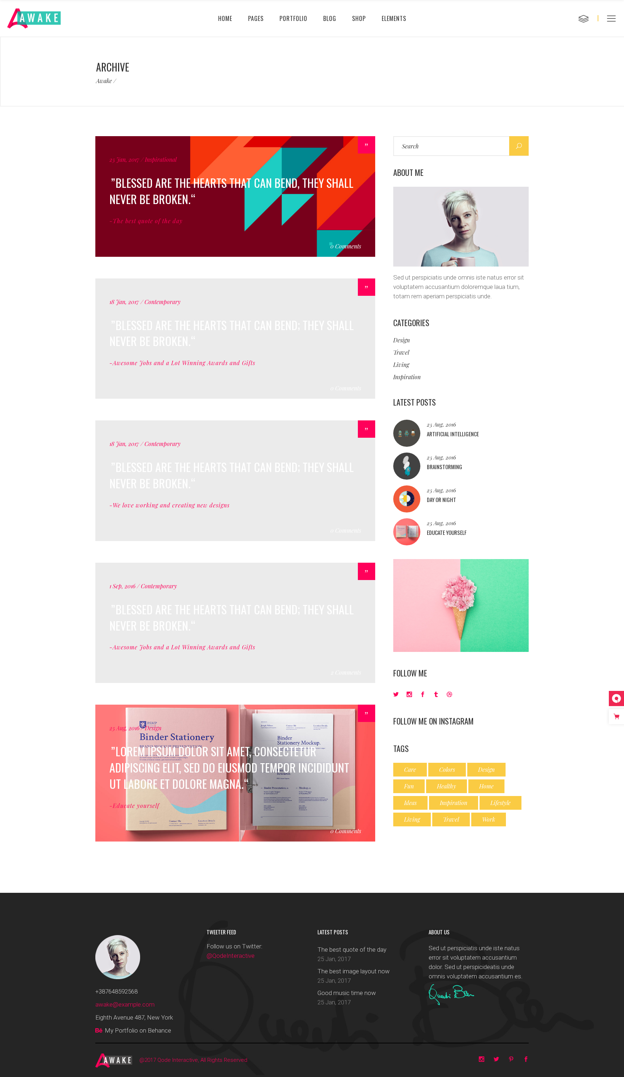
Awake (104, 81)
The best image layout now (353, 971)
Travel (401, 352)
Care (410, 769)
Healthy (446, 786)
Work (488, 819)
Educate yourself (447, 532)
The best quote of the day (351, 949)
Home (486, 786)
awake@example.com (125, 1004)
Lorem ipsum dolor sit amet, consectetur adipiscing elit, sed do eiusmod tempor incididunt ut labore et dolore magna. (229, 767)
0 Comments (345, 246)
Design (401, 340)
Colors (447, 769)
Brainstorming (444, 467)
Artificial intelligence (453, 434)
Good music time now (346, 992)
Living (401, 364)
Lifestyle (500, 802)
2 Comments (346, 672)
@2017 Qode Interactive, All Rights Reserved (193, 1060)
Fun (409, 786)
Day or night (441, 499)
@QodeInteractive (231, 955)
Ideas (410, 802)
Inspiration (407, 377)
